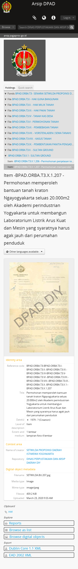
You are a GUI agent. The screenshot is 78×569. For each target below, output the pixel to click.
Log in (67, 17)
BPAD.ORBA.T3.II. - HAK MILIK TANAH (33, 104)
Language (44, 18)
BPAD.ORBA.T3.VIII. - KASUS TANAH (31, 138)
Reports (14, 523)
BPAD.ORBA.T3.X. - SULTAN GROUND (32, 150)
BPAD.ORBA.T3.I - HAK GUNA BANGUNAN (35, 99)
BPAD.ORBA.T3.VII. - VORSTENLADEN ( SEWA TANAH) (41, 133)
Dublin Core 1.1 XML (24, 548)
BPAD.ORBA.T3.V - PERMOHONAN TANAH (35, 121)
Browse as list (19, 530)
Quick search (25, 87)
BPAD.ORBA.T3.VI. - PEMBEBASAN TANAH (35, 127)
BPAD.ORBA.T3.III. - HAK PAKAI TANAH (33, 110)
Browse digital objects (27, 536)
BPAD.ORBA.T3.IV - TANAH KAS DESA (32, 116)
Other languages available (24, 251)
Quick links (53, 18)
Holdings (10, 87)
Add (10, 511)
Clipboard (34, 18)
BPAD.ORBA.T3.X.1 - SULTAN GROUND (29, 155)
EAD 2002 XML (20, 555)
